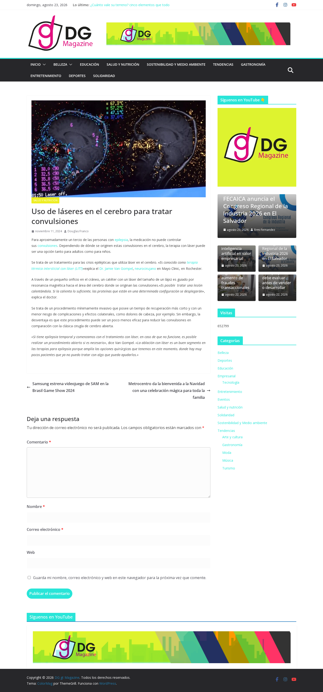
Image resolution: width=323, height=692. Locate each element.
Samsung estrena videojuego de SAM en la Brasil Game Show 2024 (70, 387)
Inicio (36, 64)
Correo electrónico (45, 529)
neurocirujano (145, 268)
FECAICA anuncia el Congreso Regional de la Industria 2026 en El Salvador (255, 210)
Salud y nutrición (123, 64)
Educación (89, 64)
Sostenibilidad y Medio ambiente (176, 64)
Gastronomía (253, 64)
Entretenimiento (46, 75)
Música (227, 460)
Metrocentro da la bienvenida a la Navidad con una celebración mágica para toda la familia (166, 390)
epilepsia (121, 239)
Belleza (60, 64)
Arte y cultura (232, 437)
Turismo (228, 468)
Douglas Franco (78, 231)
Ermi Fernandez (264, 230)
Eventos (224, 399)
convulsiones (47, 245)
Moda (226, 452)
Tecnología (230, 382)
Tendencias (223, 64)
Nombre (36, 506)
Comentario (39, 442)
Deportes (77, 75)
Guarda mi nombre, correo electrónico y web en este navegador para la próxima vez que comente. (119, 577)
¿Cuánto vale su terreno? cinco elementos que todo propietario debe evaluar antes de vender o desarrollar (132, 7)
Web (31, 552)
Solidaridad (104, 75)
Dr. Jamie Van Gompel (116, 268)
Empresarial (227, 376)
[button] (43, 64)
